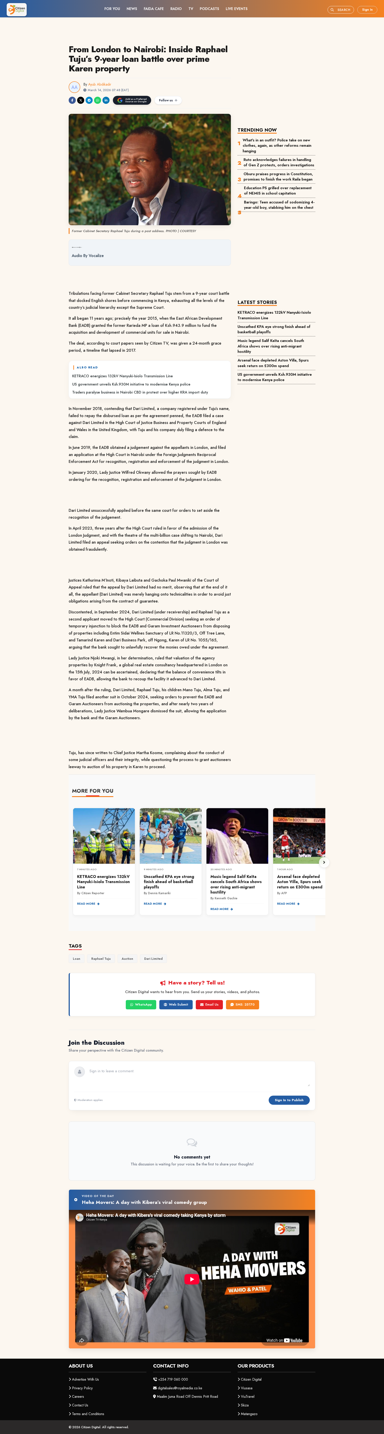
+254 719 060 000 (173, 1379)
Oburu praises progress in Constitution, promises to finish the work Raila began (278, 176)
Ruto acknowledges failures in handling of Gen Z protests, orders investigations (279, 162)
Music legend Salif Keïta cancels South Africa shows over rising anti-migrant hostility (271, 346)
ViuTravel (247, 1396)
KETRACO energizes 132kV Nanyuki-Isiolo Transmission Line (122, 376)
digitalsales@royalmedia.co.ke (180, 1388)
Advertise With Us (85, 1379)
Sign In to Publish (289, 1100)
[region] (198, 862)
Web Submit (178, 1004)
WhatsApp (143, 1004)
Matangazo (249, 1413)
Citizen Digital (251, 1379)
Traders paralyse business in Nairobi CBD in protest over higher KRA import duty (140, 392)
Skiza (245, 1405)
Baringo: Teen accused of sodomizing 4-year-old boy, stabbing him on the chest (279, 204)
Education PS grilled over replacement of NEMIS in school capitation (278, 190)
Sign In (367, 9)
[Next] (324, 862)
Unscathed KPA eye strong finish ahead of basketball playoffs (274, 329)
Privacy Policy (82, 1388)
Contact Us (80, 1405)
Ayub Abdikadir (99, 84)
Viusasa (246, 1388)
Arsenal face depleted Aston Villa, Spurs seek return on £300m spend (273, 362)
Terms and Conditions (88, 1413)
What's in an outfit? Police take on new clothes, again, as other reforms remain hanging (277, 145)
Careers (78, 1396)
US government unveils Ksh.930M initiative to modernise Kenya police (131, 384)
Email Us (211, 1004)
